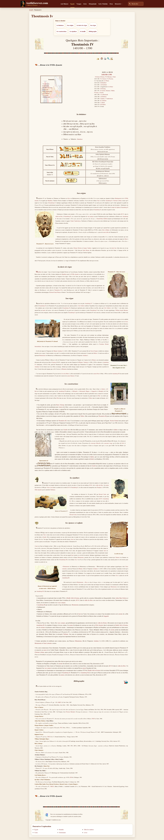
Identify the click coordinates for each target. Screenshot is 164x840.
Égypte (72, 4)
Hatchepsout (118, 198)
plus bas (114, 248)
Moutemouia (42, 355)
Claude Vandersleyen (75, 221)
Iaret (72, 539)
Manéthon (79, 139)
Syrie (126, 321)
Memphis (101, 391)
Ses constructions (61, 31)
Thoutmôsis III (58, 290)
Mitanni (55, 351)
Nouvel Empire (94, 351)
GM (71, 777)
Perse (111, 4)
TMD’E (52, 786)
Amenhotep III (115, 373)
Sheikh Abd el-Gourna (73, 598)
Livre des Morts (65, 373)
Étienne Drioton (77, 248)
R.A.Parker (110, 86)
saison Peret (96, 373)
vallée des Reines (102, 623)
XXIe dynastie (38, 490)
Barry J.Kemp (60, 405)
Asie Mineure (64, 4)
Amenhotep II (108, 200)
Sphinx (116, 429)
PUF (61, 727)
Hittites (95, 353)
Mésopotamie (92, 4)
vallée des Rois (59, 216)
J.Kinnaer (107, 90)
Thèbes (90, 398)
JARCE (59, 702)
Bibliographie (93, 31)
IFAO (93, 718)
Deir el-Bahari (105, 230)
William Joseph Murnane (121, 310)
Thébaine (65, 634)
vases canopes (61, 602)
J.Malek (112, 90)
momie (107, 485)
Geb (122, 443)
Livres (85, 832)
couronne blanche (95, 443)
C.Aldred (102, 102)
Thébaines (52, 490)
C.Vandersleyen (109, 98)
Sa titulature (60, 25)
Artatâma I (60, 351)
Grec (69, 198)
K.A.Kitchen (103, 100)
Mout (126, 239)
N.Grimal (97, 77)
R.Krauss (102, 77)
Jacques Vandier (87, 248)
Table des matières (89, 829)
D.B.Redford (103, 83)
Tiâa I (98, 200)
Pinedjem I (99, 487)
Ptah (99, 396)
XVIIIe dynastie (75, 274)
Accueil (31, 10)
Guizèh (65, 429)
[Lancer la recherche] (130, 3)
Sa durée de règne (82, 25)
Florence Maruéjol (70, 712)
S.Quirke (102, 98)
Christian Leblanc (117, 200)
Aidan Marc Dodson (121, 598)
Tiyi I (76, 559)
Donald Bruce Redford (102, 218)
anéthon (38, 272)
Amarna (54, 362)
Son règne (93, 25)
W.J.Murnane (108, 77)
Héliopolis (75, 391)
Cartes (36, 832)
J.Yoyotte (101, 92)
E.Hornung (103, 88)
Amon (60, 407)
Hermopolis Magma (84, 391)
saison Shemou (70, 376)
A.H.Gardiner (103, 84)
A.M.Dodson (103, 96)
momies (43, 627)
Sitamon (117, 557)
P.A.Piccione (110, 79)
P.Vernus (96, 92)
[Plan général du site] (108, 59)
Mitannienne (78, 641)
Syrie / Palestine (103, 4)
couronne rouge (108, 443)
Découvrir (118, 4)
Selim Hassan (86, 250)
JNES (48, 736)
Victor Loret (50, 487)
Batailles (61, 829)
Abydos (103, 389)
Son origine (70, 25)
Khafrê (92, 459)
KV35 (122, 214)
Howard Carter (102, 494)
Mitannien (64, 369)
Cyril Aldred (81, 306)
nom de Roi (106, 232)
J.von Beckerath (104, 94)
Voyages (79, 4)
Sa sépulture (73, 31)
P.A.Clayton (103, 79)
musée (43, 310)
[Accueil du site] (102, 59)
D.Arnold (102, 90)
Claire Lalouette (47, 643)
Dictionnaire (62, 832)
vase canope (90, 216)
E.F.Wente (106, 81)
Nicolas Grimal (114, 420)
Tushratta (85, 362)
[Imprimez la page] (105, 59)
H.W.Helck (103, 104)
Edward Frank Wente (55, 292)
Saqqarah (94, 391)
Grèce (85, 4)
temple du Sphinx (115, 207)
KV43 (90, 485)
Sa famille (83, 31)
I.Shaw (114, 77)
